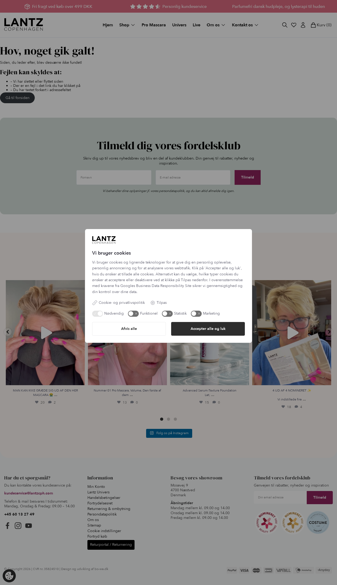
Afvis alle (129, 328)
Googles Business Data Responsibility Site (155, 285)
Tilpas (162, 302)
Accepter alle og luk (208, 328)
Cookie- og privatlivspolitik (122, 302)
